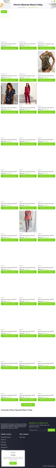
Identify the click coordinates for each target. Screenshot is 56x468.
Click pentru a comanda (9, 48)
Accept (12, 463)
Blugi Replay (3, 444)
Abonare (50, 430)
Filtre (3, 11)
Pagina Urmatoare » (28, 404)
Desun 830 (3, 442)
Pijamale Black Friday (5, 437)
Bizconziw (3, 450)
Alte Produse (22, 437)
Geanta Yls (3, 439)
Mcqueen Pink (4, 447)
